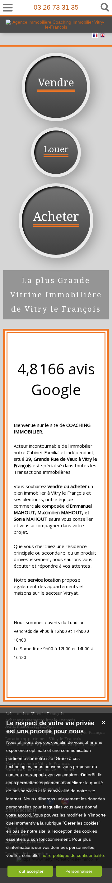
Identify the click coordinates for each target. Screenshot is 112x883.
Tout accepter (30, 871)
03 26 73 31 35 (56, 7)
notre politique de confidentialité (72, 855)
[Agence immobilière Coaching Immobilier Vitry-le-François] (56, 27)
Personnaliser (78, 871)
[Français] (95, 36)
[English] (103, 36)
